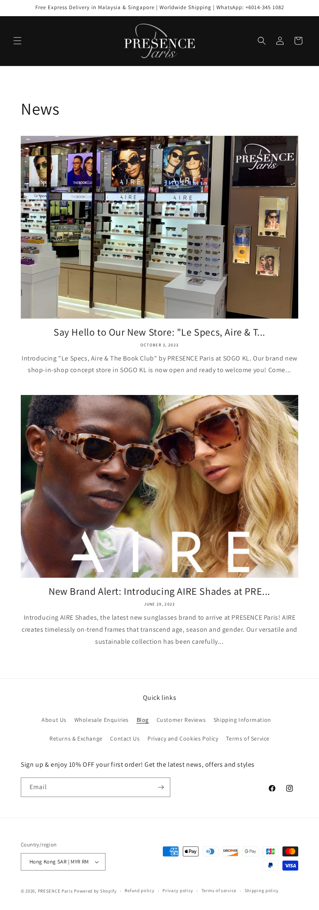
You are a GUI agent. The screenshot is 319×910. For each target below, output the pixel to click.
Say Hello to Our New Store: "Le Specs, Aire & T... (159, 332)
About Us (54, 720)
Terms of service (218, 890)
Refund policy (139, 890)
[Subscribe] (161, 787)
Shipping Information (242, 720)
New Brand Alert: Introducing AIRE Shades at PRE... (159, 591)
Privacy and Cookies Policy (182, 738)
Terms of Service (248, 738)
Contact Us (125, 738)
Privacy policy (177, 890)
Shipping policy (262, 890)
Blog (143, 720)
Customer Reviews (181, 720)
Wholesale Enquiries (101, 720)
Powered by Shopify (95, 891)
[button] (17, 41)
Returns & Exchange (76, 738)
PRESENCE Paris (55, 891)
